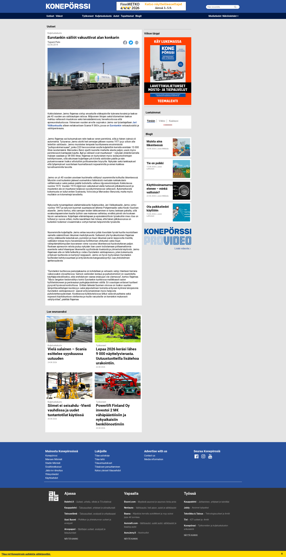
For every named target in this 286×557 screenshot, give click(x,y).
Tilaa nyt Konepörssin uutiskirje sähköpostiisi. (26, 554)
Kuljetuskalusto (103, 15)
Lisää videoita (182, 248)
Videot (59, 15)
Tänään (151, 120)
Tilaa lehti (100, 459)
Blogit (138, 15)
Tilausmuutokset (103, 463)
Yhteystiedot (52, 474)
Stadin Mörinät (52, 463)
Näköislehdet (229, 15)
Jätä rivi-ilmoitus (54, 470)
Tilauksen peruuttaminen (107, 466)
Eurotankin (115, 125)
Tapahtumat (127, 15)
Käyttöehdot (51, 478)
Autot (116, 15)
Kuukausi (173, 121)
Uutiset (50, 15)
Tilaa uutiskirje (102, 455)
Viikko (162, 121)
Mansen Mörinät (53, 459)
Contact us (149, 455)
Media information (153, 459)
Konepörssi (51, 455)
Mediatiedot (215, 15)
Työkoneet (88, 15)
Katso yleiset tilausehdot (108, 470)
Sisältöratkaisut (53, 466)
